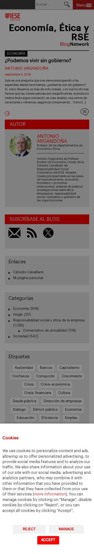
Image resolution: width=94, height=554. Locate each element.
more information (50, 494)
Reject (29, 529)
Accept (48, 540)
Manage (66, 529)
